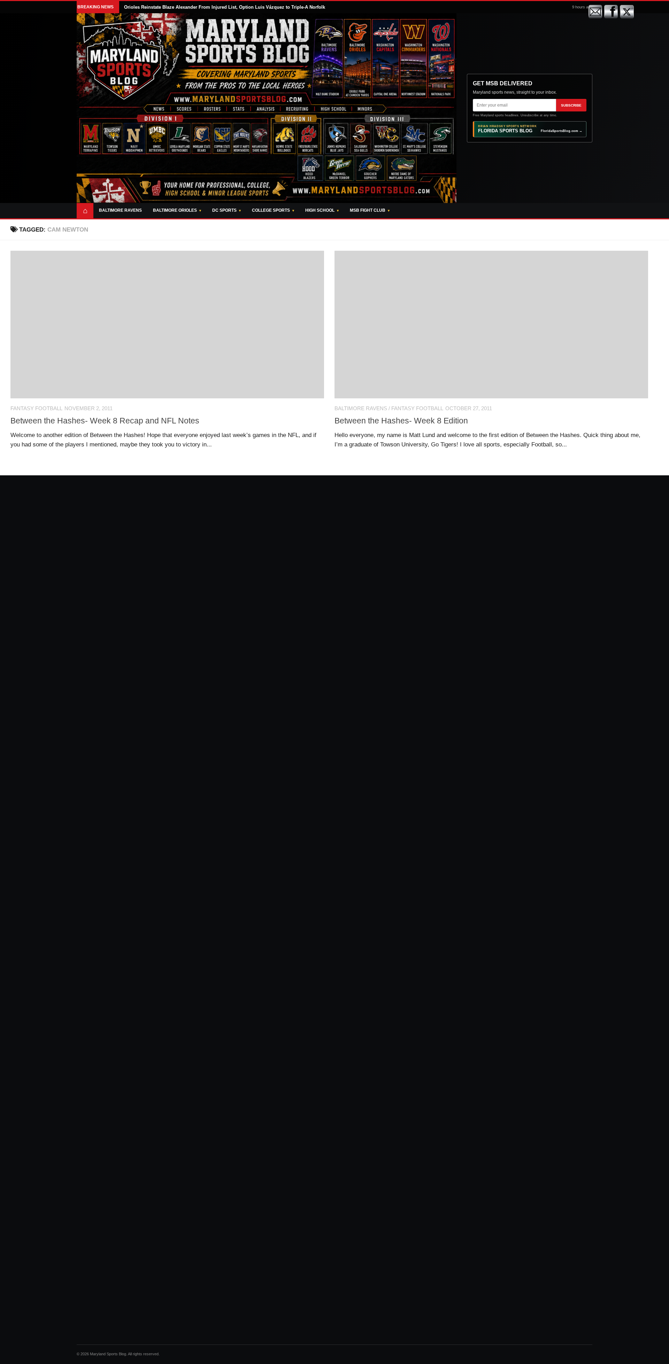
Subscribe (571, 105)
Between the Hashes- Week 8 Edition (401, 420)
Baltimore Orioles (175, 210)
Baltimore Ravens (120, 210)
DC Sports (224, 210)
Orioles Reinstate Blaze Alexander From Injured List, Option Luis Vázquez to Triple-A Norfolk (224, 7)
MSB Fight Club (367, 210)
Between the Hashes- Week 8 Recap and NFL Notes (104, 420)
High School (319, 210)
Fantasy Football (36, 408)
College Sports (271, 210)
